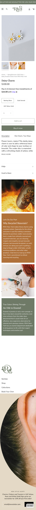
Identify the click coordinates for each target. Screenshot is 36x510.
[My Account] (29, 9)
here (15, 253)
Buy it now (18, 128)
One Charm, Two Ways (22, 136)
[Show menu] (2, 9)
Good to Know (6, 173)
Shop (4, 383)
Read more (6, 154)
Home (3, 75)
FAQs (3, 166)
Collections (6, 387)
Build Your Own (8, 391)
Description (6, 136)
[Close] (33, 396)
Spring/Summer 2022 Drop (15, 75)
